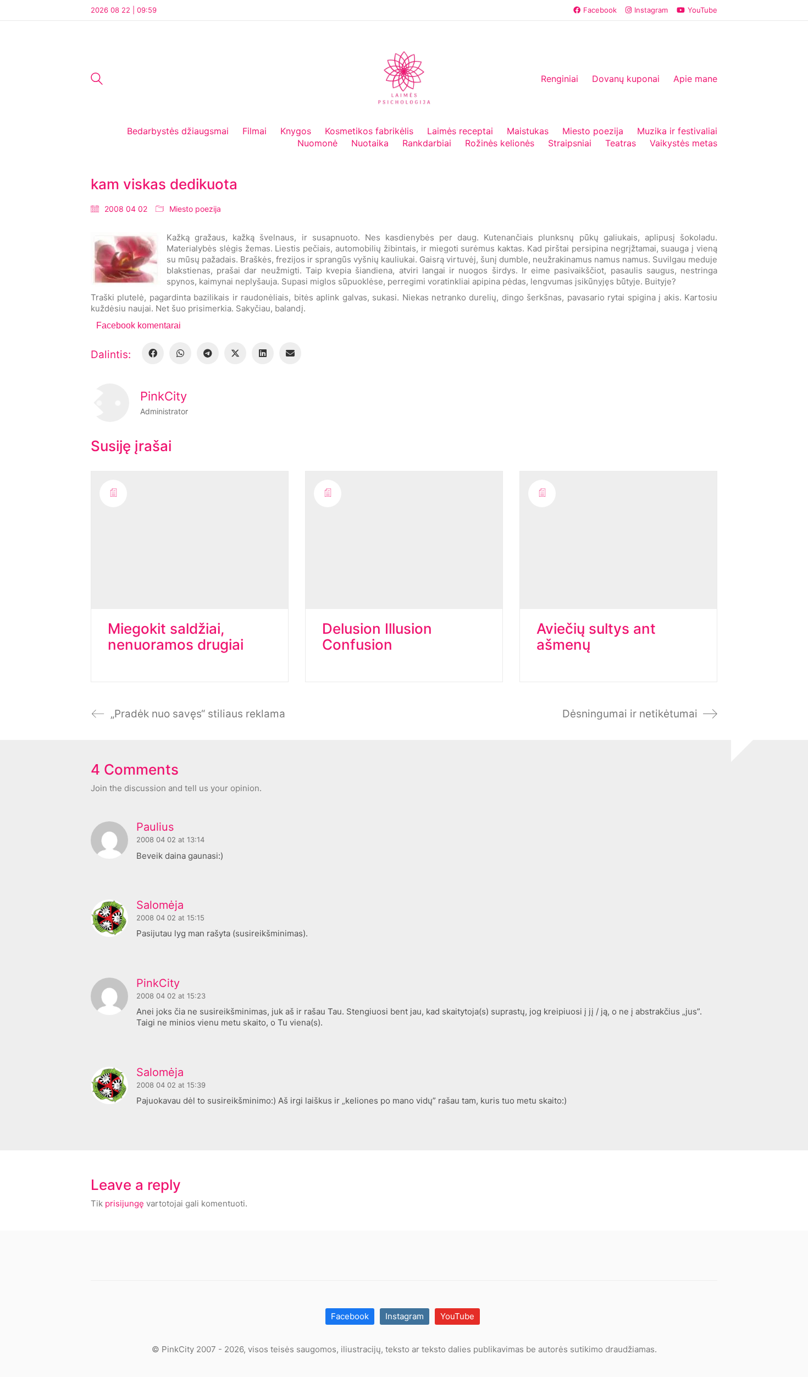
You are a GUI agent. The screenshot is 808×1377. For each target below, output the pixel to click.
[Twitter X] (235, 353)
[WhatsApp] (180, 353)
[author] (110, 402)
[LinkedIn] (263, 353)
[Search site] (97, 80)
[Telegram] (208, 353)
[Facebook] (153, 353)
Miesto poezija (195, 208)
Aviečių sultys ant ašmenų (596, 636)
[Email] (290, 353)
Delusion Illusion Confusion (377, 636)
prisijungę (124, 1203)
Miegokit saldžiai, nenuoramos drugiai (175, 636)
